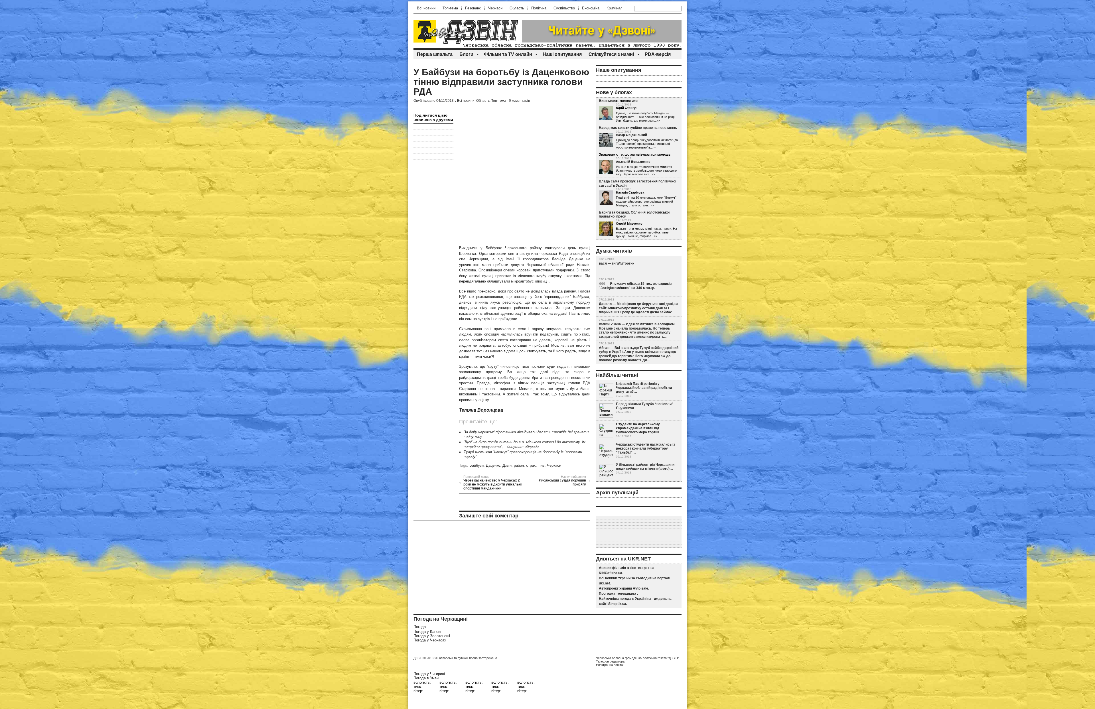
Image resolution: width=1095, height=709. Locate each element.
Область (517, 8)
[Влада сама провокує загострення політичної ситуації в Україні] (606, 197)
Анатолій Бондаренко (633, 161)
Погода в (426, 678)
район (519, 465)
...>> (653, 147)
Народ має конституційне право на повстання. (638, 128)
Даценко (493, 465)
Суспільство (564, 8)
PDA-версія (658, 54)
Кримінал (614, 8)
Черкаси (495, 8)
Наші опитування (562, 54)
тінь (541, 465)
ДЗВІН (418, 658)
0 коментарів (519, 101)
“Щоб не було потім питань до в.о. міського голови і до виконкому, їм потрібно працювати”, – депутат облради (524, 444)
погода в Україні (633, 599)
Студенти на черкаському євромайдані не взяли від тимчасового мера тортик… (639, 428)
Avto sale (640, 588)
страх (531, 465)
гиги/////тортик (623, 263)
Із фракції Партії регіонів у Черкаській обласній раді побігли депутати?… (644, 388)
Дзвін (507, 465)
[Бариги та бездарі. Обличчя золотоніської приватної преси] (606, 229)
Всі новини (426, 8)
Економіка (590, 8)
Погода (419, 627)
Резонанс (473, 8)
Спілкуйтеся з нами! (611, 54)
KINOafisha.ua (610, 573)
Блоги (466, 54)
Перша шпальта (435, 54)
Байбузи (476, 465)
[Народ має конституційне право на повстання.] (606, 140)
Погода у (427, 631)
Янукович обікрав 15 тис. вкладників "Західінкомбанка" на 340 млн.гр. (635, 286)
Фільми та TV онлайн (508, 54)
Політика (538, 8)
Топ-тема (450, 8)
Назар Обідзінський (631, 135)
